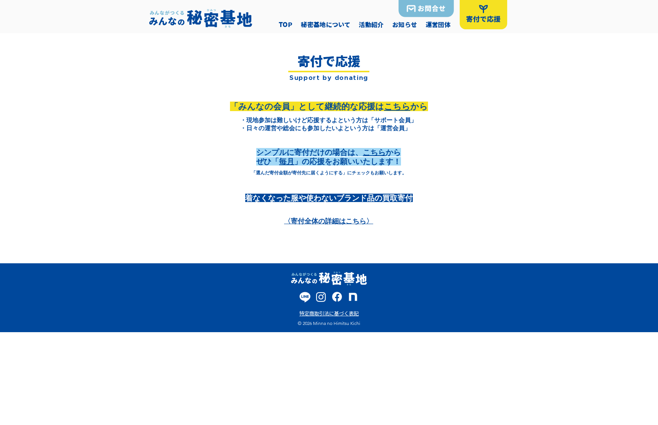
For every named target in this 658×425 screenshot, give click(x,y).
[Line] (305, 296)
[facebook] (337, 296)
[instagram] (321, 296)
